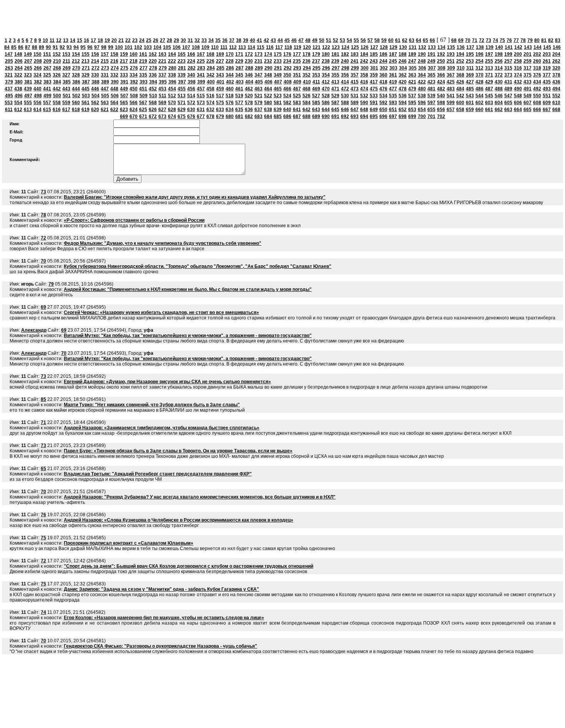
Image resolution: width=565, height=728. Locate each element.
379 (9, 82)
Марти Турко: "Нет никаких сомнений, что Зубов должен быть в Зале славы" (152, 404)
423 (431, 82)
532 (364, 95)
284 (211, 68)
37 (231, 40)
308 (441, 68)
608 (537, 102)
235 (297, 61)
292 (288, 68)
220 (153, 61)
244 (383, 61)
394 (153, 82)
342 (210, 75)
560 (76, 102)
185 (374, 54)
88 (34, 47)
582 (287, 102)
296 (326, 68)
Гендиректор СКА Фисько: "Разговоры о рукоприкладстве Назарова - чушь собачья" (160, 646)
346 (249, 75)
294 (307, 68)
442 (57, 88)
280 (172, 68)
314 (499, 68)
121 (316, 47)
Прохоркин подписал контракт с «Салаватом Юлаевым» (128, 543)
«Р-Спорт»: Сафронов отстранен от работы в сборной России (134, 220)
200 (518, 54)
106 (177, 47)
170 (230, 54)
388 (95, 82)
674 (172, 116)
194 (460, 54)
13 (65, 40)
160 (134, 54)
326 (57, 75)
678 (210, 116)
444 (76, 88)
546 (499, 95)
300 (365, 68)
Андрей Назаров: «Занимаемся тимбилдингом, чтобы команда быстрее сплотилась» (161, 427)
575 (220, 102)
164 (172, 54)
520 (249, 95)
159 (124, 54)
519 (239, 95)
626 (153, 109)
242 (364, 61)
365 (431, 75)
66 (432, 40)
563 (105, 102)
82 (550, 40)
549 (527, 95)
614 (37, 109)
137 (470, 47)
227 (220, 61)
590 (364, 102)
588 (345, 102)
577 (239, 102)
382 (38, 82)
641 (297, 109)
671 (143, 116)
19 (107, 40)
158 (114, 54)
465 (278, 88)
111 (224, 47)
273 (105, 68)
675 (182, 116)
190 (422, 54)
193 (451, 54)
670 (134, 116)
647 (355, 109)
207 (28, 61)
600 (460, 102)
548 (518, 95)
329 (85, 75)
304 (403, 68)
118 (288, 47)
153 (66, 54)
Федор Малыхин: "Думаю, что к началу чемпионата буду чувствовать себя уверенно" (162, 243)
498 (38, 95)
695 (374, 116)
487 (489, 88)
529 (335, 95)
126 (365, 47)
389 (105, 82)
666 (537, 109)
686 (287, 116)
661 (489, 109)
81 (544, 40)
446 (95, 88)
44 (280, 40)
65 (425, 40)
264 (19, 68)
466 (287, 88)
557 (47, 102)
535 (393, 95)
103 (148, 47)
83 (557, 40)
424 (441, 82)
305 (413, 68)
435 (547, 82)
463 (258, 88)
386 (76, 82)
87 (27, 47)
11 (52, 40)
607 (527, 102)
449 (124, 88)
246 (403, 61)
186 (383, 54)
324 (37, 75)
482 (441, 88)
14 (72, 40)
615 (47, 109)
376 (537, 75)
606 (518, 102)
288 (249, 68)
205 (9, 61)
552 (556, 95)
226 (210, 61)
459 (220, 88)
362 (403, 75)
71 (474, 40)
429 (489, 82)
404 (249, 82)
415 (355, 82)
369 (470, 75)
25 (148, 40)
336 (153, 75)
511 (162, 95)
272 (95, 68)
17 (93, 40)
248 (422, 61)
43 (273, 40)
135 (451, 47)
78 (523, 40)
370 (479, 75)
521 (258, 95)
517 (220, 95)
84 (7, 47)
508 (134, 95)
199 (508, 54)
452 (153, 88)
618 (76, 109)
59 (384, 40)
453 (162, 88)
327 (66, 75)
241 (355, 61)
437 (9, 88)
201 (527, 54)
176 (287, 54)
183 (355, 54)
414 (345, 82)
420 (403, 82)
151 (47, 54)
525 (297, 95)
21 (121, 40)
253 (470, 61)
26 (155, 40)
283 (201, 68)
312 (479, 68)
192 (441, 54)
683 (258, 116)
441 (47, 88)
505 (105, 95)
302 (384, 68)
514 (191, 95)
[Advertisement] (282, 19)
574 (210, 102)
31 (190, 40)
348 (268, 75)
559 (66, 102)
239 (335, 61)
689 (316, 116)
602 (479, 102)
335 (143, 75)
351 (297, 75)
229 (239, 61)
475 (374, 88)
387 (86, 82)
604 (499, 102)
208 (38, 61)
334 (134, 75)
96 (90, 47)
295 (316, 68)
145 (547, 47)
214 (95, 61)
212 (76, 61)
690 (326, 116)
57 (370, 40)
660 (479, 109)
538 (422, 95)
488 (499, 88)
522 (268, 95)
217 (124, 61)
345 (239, 75)
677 (201, 116)
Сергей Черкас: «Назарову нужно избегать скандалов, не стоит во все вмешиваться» (161, 312)
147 (9, 54)
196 (479, 54)
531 (355, 95)
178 (306, 54)
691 (335, 116)
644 (326, 109)
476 (383, 88)
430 (499, 82)
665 (527, 109)
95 (83, 47)
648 (364, 109)
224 (191, 61)
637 (258, 109)
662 (499, 109)
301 (374, 68)
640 (287, 109)
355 (335, 75)
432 (518, 82)
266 (38, 68)
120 (307, 47)
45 (287, 40)
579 (258, 102)
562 (95, 102)
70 (467, 40)
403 (240, 82)
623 (124, 109)
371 (489, 75)
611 (9, 109)
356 (345, 75)
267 (47, 68)
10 (45, 40)
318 (537, 68)
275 (124, 68)
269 (67, 68)
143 (528, 47)
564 (114, 102)
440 (37, 88)
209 (47, 61)
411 (316, 82)
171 (239, 54)
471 (335, 88)
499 (47, 95)
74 (495, 40)
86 (20, 47)
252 (460, 61)
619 (85, 109)
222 (172, 61)
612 (18, 109)
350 (287, 75)
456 (191, 88)
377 (547, 75)
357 (355, 75)
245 (393, 61)
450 (134, 88)
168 (210, 54)
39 (245, 40)
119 (297, 47)
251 (451, 61)
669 (124, 116)
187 (393, 54)
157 (105, 54)
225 (201, 61)
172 (249, 54)
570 (172, 102)
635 (239, 109)
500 (57, 95)
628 (172, 109)
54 (349, 40)
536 (403, 95)
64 (418, 40)
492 (537, 88)
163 (162, 54)
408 (288, 82)
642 (306, 109)
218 (134, 61)
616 (57, 109)
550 (537, 95)
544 (479, 95)
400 (211, 82)
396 (172, 82)
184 (364, 54)
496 (19, 95)
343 (220, 75)
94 (76, 47)
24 (142, 40)
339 (182, 75)
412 (326, 82)
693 (355, 116)
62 (404, 40)
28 (169, 40)
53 (342, 40)
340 (191, 75)
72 (481, 40)
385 (67, 82)
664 (518, 109)
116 (270, 47)
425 (451, 82)
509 (144, 95)
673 (162, 116)
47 (301, 40)
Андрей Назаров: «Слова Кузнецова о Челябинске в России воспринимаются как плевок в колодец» (178, 520)
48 (308, 40)
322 (18, 75)
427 (470, 82)
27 (162, 40)
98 (103, 47)
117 (279, 47)
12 (58, 40)
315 (508, 68)
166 (191, 54)
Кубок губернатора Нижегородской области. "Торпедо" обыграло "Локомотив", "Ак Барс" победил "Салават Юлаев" (197, 266)
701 (431, 116)
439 (28, 88)
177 (297, 54)
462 (249, 88)
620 (95, 109)
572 (191, 102)
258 (518, 61)
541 (451, 95)
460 (230, 88)
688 (306, 116)
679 (220, 116)
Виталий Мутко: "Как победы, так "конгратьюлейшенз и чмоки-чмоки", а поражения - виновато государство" (188, 335)
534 (383, 95)
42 (266, 40)
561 (85, 102)
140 (499, 47)
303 (393, 68)
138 (480, 47)
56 (363, 40)
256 (499, 61)
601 (470, 102)
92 (62, 47)
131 (413, 47)
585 (316, 102)
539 (431, 95)
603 (489, 102)
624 (134, 109)
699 (412, 116)
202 (537, 54)
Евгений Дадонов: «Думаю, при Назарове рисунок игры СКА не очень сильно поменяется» (167, 381)
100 (119, 47)
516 (210, 95)
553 (9, 102)
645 (335, 109)
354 (326, 75)
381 (28, 82)
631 (201, 109)
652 (403, 109)
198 (499, 54)
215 (105, 61)
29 (176, 40)
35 (218, 40)
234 (287, 61)
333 (124, 75)
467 (297, 88)
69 (461, 40)
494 (556, 88)
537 (412, 95)
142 (518, 47)
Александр (34, 330)
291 (278, 68)
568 (153, 102)
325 (47, 75)
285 (220, 68)
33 (204, 40)
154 (76, 54)
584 (306, 102)
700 (422, 116)
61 (397, 40)
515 (201, 95)
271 (86, 68)
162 (153, 54)
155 (85, 54)
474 (364, 88)
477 (393, 88)
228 (230, 61)
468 (306, 88)
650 (383, 109)
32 (197, 40)
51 (328, 40)
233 (278, 61)
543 (470, 95)
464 (268, 88)
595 (412, 102)
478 (403, 88)
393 (144, 82)
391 (124, 82)
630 (191, 109)
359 (374, 75)
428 (479, 82)
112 (233, 47)
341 (201, 75)
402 (230, 82)
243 (374, 61)
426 (460, 82)
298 (345, 68)
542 (460, 95)
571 (182, 102)
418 (383, 82)
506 (115, 95)
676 (191, 116)
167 (201, 54)
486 (479, 88)
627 (162, 109)
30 (183, 40)
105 (167, 47)
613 (28, 109)
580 (268, 102)
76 (509, 40)
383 (47, 82)
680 (230, 116)
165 (182, 54)
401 (220, 82)
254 (479, 61)
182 (345, 54)
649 (374, 109)
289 (259, 68)
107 (186, 47)
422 (422, 82)
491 (527, 88)
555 (28, 102)
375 (527, 75)
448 (114, 88)
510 (153, 95)
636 (249, 109)
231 (258, 61)
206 (19, 61)
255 (489, 61)
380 (19, 82)
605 (508, 102)
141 (509, 47)
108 (196, 47)
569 (162, 102)
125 (355, 47)
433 (527, 82)
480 (422, 88)
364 (422, 75)
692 (345, 116)
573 (201, 102)
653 (412, 109)
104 (157, 47)
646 (345, 109)
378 (556, 75)
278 (153, 68)
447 (105, 88)
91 (55, 47)
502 (76, 95)
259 (527, 61)
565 (124, 102)
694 (364, 116)
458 (210, 88)
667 (547, 109)
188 (403, 54)
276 (134, 68)
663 (508, 109)
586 (326, 102)
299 (355, 68)
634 (230, 109)
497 (28, 95)
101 (129, 47)
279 (163, 68)
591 (374, 102)
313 (489, 68)
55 (356, 40)
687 (297, 116)
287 (240, 68)
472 (345, 88)
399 (201, 82)
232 (268, 61)
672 (153, 116)
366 (441, 75)
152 (57, 54)
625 (143, 109)
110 (215, 47)
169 (220, 54)
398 (192, 82)
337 (162, 75)
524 (287, 95)
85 (14, 47)
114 (251, 47)
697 (393, 116)
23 (135, 40)
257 (508, 61)
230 (249, 61)
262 (556, 61)
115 (260, 47)
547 (508, 95)
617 (66, 109)
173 (258, 54)
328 (76, 75)
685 (278, 116)
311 (470, 68)
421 (412, 82)
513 (182, 95)
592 (383, 102)
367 (451, 75)
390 (115, 82)
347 (258, 75)
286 (230, 68)
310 (461, 68)
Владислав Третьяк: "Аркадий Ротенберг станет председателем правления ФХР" (158, 474)
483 (451, 88)
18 (100, 40)
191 (431, 54)
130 (403, 47)
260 (537, 61)
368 (460, 75)
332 (114, 75)
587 (335, 102)
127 (374, 47)
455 (182, 88)
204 (556, 54)
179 (316, 54)
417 (374, 82)
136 (461, 47)
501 (67, 95)
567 (143, 102)
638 (268, 109)
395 (163, 82)
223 (182, 61)
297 (336, 68)
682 (249, 116)
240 (345, 61)
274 (115, 68)
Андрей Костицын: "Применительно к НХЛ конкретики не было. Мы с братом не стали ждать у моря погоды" (188, 289)
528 (326, 95)
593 (393, 102)
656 (441, 109)
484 (460, 88)
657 (451, 109)
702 (441, 116)
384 (57, 82)
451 (143, 88)
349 (278, 75)
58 (377, 40)
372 (499, 75)
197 (489, 54)
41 (259, 40)
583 (297, 102)
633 (220, 109)
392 (134, 82)
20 (114, 40)
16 (86, 40)
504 (95, 95)
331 (105, 75)
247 (412, 61)
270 (76, 68)
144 (537, 47)
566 (134, 102)
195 (470, 54)
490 (518, 88)
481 (431, 88)
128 (384, 47)
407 (278, 82)
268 (57, 68)
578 (249, 102)
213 (85, 61)
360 (383, 75)
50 (321, 40)
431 (508, 82)
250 (441, 61)
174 (268, 54)
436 (556, 82)
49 (314, 40)
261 (547, 61)
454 (172, 88)
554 (18, 102)
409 (297, 82)
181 (335, 54)
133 (432, 47)
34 (211, 40)
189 (412, 54)
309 (451, 68)
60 (391, 40)
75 (502, 40)
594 (403, 102)
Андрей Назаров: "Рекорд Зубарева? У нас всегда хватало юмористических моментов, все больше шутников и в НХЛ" (200, 497)
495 (9, 95)
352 (306, 75)
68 (454, 40)
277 (144, 68)
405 (259, 82)
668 (556, 109)
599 (451, 102)
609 (547, 102)
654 (422, 109)
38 (238, 40)
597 (431, 102)
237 (316, 61)
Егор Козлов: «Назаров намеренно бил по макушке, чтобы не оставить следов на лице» (164, 617)
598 (441, 102)
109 (205, 47)
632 (210, 109)
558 (57, 102)
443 (66, 88)
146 (557, 47)
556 (37, 102)
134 (441, 47)
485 (470, 88)
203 (547, 54)
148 (18, 54)
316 (518, 68)
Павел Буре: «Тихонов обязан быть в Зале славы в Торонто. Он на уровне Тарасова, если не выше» (178, 451)
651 (393, 109)
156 (95, 54)
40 (252, 40)
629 (182, 109)
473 (355, 88)
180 (326, 54)
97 (97, 47)
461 (239, 88)
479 (412, 88)
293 (297, 68)
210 (57, 61)
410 (307, 82)
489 (508, 88)
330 (95, 75)
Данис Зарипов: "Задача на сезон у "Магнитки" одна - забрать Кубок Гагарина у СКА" (161, 589)
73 (488, 40)
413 (335, 82)
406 (268, 82)
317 (527, 68)
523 (278, 95)
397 (182, 82)
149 (28, 54)
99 (110, 47)
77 (516, 40)
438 (18, 88)
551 (547, 95)
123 (336, 47)
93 (69, 47)
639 (278, 109)
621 (105, 109)
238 (326, 61)
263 (9, 68)
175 (278, 54)
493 (547, 88)
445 (85, 88)
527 (316, 95)
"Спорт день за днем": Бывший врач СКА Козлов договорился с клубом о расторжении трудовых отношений (188, 566)
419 (393, 82)
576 (230, 102)
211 (66, 61)
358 (364, 75)
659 (470, 109)
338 (172, 75)
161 (143, 54)
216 (114, 61)
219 (143, 61)
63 (411, 40)
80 (537, 40)
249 (431, 61)
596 (422, 102)
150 (37, 54)
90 (48, 47)
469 (316, 88)
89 (41, 47)
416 (364, 82)
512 (172, 95)
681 (239, 116)
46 (294, 40)
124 (345, 47)
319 (547, 68)
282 (192, 68)
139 (489, 47)
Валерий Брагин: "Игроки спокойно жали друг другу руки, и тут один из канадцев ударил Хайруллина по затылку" (195, 197)
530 (345, 95)
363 (412, 75)
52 (335, 40)
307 (432, 68)
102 (138, 47)
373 (508, 75)
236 (306, 61)
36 (225, 40)
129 (393, 47)
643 (316, 109)
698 (403, 116)
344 (230, 75)
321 (9, 75)
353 (316, 75)
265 (28, 68)
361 (393, 75)
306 (422, 68)
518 (230, 95)
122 (326, 47)
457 (201, 88)
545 (489, 95)
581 (278, 102)
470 (326, 88)
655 (431, 109)
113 (242, 47)
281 (182, 68)
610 (556, 102)
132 (422, 47)
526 (306, 95)
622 (114, 109)
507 (124, 95)
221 (162, 61)
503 (86, 95)
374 (518, 75)
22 (128, 40)
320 (556, 68)
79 (530, 40)
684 (268, 116)
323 (28, 75)
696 (383, 116)
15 (79, 40)
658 (460, 109)
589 (355, 102)
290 (268, 68)
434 (537, 82)
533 (374, 95)
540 (441, 95)
